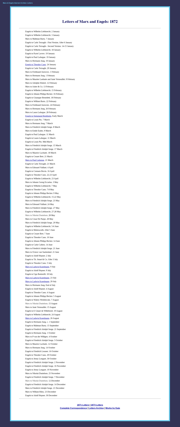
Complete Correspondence (73, 408)
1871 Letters (83, 405)
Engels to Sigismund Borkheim (38, 116)
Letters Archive (96, 408)
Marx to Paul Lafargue (34, 160)
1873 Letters (97, 405)
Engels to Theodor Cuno (35, 64)
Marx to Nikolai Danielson (36, 215)
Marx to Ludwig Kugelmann (37, 267)
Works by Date (112, 408)
